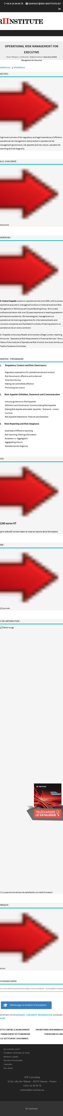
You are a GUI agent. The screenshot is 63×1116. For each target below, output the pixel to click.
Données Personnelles (13, 1060)
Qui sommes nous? (12, 1049)
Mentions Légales (11, 1057)
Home (8, 57)
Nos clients (8, 1068)
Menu (31, 33)
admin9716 (20, 67)
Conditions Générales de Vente (17, 1053)
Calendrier (8, 1064)
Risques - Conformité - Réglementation (27, 57)
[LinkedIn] (58, 9)
